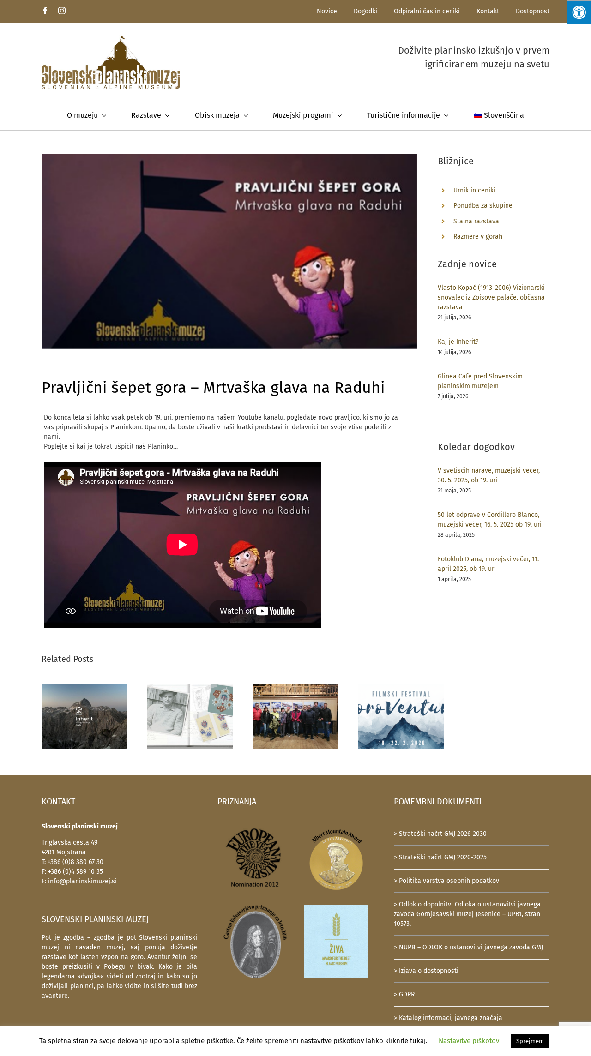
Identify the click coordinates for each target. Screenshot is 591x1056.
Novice (327, 11)
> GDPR (404, 994)
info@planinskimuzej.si (82, 881)
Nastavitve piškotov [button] (469, 1041)
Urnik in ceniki (474, 190)
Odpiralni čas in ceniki (427, 11)
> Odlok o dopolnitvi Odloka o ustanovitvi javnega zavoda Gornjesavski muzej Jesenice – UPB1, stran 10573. (467, 914)
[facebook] (45, 10)
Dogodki (365, 11)
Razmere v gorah (477, 236)
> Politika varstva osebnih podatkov (446, 881)
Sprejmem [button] (530, 1041)
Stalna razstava (476, 221)
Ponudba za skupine (483, 206)
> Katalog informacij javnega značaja (448, 1018)
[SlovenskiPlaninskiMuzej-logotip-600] (111, 37)
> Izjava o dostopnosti (426, 971)
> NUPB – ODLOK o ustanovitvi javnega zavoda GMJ (468, 947)
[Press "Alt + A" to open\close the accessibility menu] (579, 12)
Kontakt (487, 11)
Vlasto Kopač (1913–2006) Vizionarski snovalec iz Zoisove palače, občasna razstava (491, 297)
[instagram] (62, 10)
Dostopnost (532, 11)
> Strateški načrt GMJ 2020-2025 (440, 857)
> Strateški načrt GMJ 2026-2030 (440, 834)
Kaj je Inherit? (458, 342)
